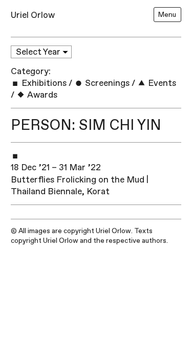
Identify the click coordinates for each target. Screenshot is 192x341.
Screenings (106, 83)
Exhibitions (43, 83)
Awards (41, 94)
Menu (167, 14)
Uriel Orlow (33, 15)
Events (161, 83)
